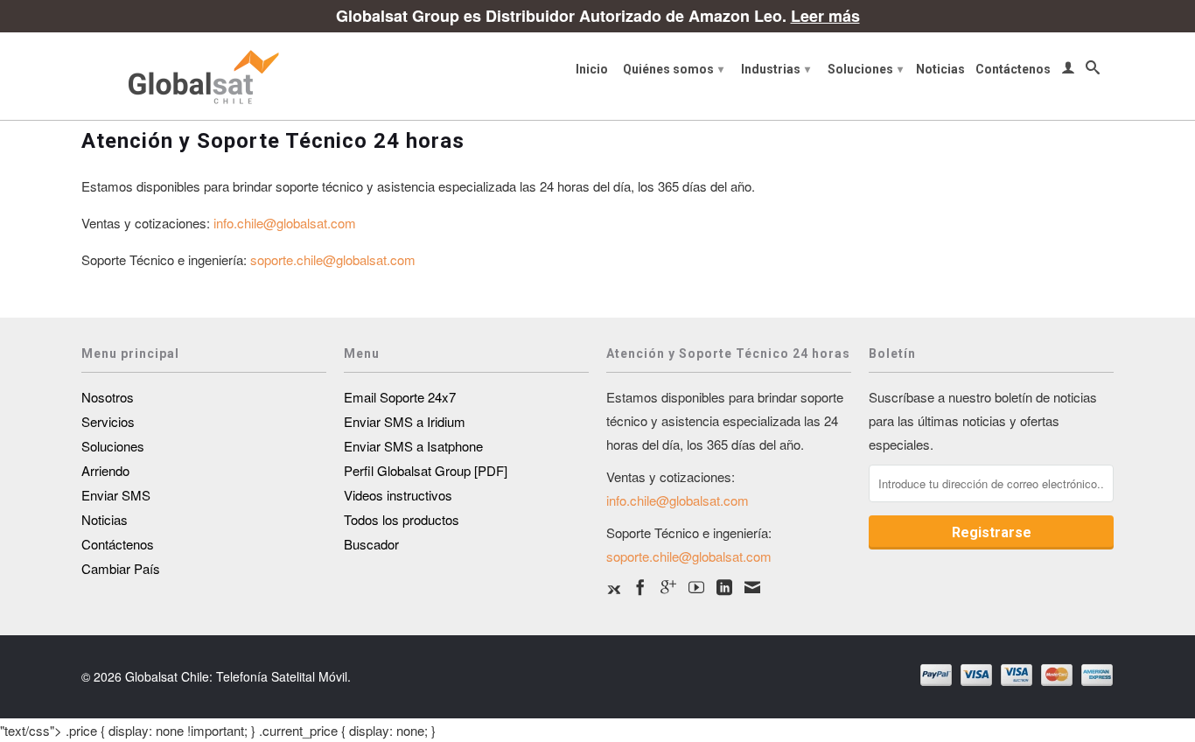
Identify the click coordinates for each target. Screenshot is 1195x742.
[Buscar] (1093, 70)
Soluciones (865, 69)
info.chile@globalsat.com (284, 223)
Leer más (825, 15)
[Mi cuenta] (1068, 70)
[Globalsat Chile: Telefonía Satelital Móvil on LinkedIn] (724, 587)
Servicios (108, 421)
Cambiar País (120, 568)
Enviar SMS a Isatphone (413, 446)
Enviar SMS (115, 495)
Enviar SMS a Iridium (404, 421)
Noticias (940, 69)
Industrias (775, 69)
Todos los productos (401, 519)
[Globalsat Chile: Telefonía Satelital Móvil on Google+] (668, 587)
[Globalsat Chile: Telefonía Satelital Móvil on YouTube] (696, 587)
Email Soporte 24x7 (400, 397)
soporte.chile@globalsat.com (333, 259)
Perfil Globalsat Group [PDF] (425, 470)
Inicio (592, 69)
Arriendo (105, 470)
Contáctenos (1013, 69)
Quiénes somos (673, 69)
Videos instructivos (398, 495)
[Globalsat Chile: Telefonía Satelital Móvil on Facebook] (640, 587)
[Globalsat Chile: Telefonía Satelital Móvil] (203, 76)
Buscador (371, 544)
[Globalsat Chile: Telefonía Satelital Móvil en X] (613, 587)
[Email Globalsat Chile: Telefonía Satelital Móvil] (752, 587)
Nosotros (107, 397)
